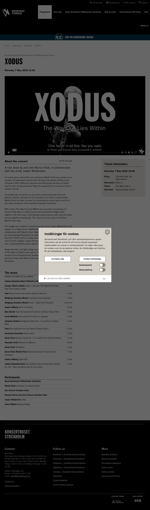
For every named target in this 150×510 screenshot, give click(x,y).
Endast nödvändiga (92, 259)
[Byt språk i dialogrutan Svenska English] (107, 232)
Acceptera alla (57, 259)
